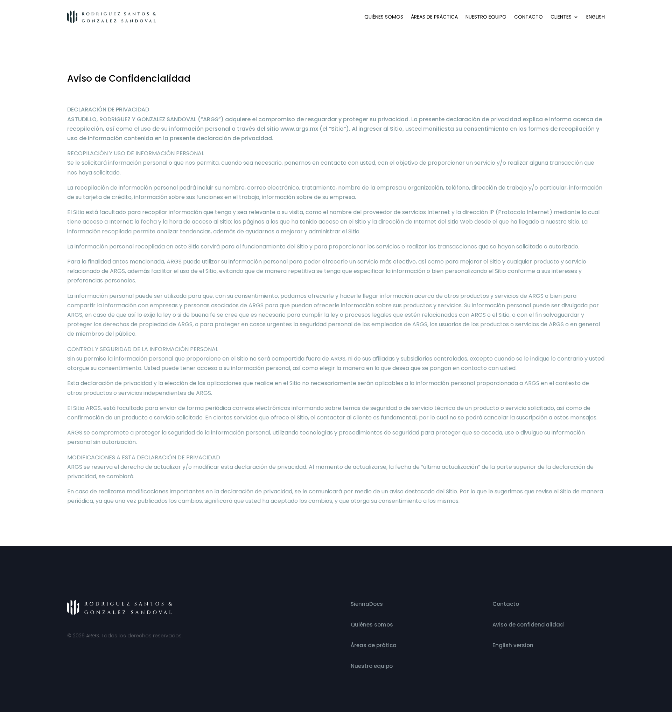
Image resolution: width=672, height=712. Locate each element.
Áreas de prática (374, 645)
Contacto (528, 16)
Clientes (561, 16)
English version (512, 645)
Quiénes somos (383, 16)
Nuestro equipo (485, 16)
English (595, 16)
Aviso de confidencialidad (528, 624)
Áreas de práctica (434, 16)
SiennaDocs (367, 604)
